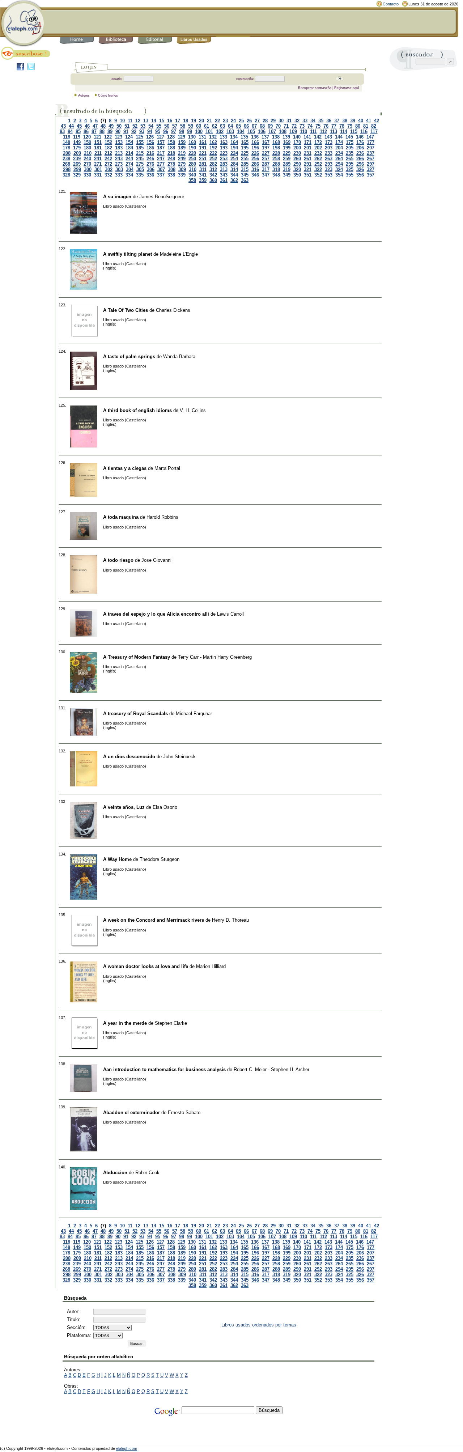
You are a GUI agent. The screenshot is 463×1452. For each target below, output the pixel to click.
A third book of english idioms (137, 410)
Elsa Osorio (165, 807)
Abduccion (115, 1172)
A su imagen (117, 196)
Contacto (391, 4)
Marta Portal (167, 468)
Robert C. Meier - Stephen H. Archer (271, 1069)
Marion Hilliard (211, 966)
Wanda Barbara (179, 356)
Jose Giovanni (156, 560)
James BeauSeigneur (161, 196)
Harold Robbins (162, 517)
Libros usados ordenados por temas (258, 1325)
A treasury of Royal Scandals (135, 713)
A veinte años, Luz (124, 807)
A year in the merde (125, 1023)
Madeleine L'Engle (179, 254)
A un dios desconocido (129, 756)
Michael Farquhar (194, 713)
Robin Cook (147, 1172)
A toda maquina (121, 517)
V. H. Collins (193, 410)
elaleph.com (126, 1448)
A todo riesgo (118, 560)
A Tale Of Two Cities (125, 310)
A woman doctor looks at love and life (145, 966)
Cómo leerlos (108, 95)
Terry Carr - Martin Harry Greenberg (215, 657)
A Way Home (117, 859)
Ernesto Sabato (184, 1112)
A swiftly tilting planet (127, 254)
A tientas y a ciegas (124, 468)
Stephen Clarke (171, 1023)
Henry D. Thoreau (230, 920)
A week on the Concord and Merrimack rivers (153, 920)
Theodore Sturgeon (159, 859)
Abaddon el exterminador (131, 1112)
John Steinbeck (179, 756)
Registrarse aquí (346, 88)
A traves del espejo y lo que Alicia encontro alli (156, 614)
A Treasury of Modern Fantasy (136, 657)
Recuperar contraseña (314, 88)
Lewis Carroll (230, 614)
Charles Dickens (173, 310)
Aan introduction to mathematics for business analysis (164, 1069)
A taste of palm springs (129, 356)
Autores (84, 95)
